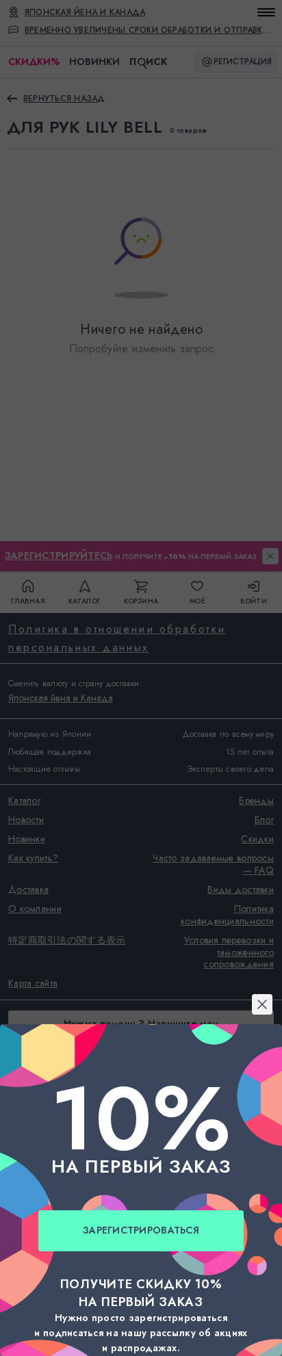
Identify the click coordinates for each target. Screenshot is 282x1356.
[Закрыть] (141, 512)
